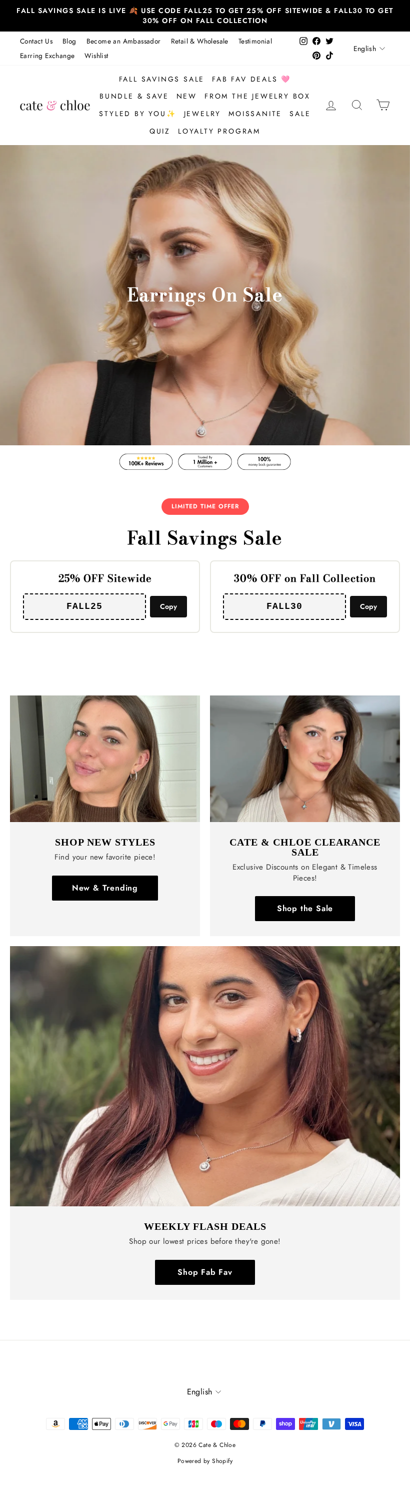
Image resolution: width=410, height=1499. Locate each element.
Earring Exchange (47, 56)
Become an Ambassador (123, 41)
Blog (69, 41)
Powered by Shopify (205, 1460)
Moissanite (255, 114)
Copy (168, 606)
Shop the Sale (305, 908)
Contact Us (36, 41)
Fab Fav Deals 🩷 (251, 79)
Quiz (160, 131)
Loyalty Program (219, 131)
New (186, 96)
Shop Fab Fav (205, 1272)
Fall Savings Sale (162, 79)
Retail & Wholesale (199, 41)
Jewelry (203, 114)
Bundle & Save (134, 96)
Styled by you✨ (137, 114)
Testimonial (255, 41)
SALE (300, 114)
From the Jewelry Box (257, 96)
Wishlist (96, 56)
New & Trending (105, 888)
